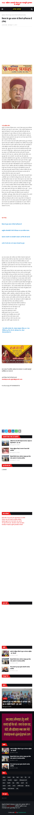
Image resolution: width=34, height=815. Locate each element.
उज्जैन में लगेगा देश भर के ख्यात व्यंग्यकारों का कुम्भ (13, 243)
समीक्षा (17, 783)
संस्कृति (8, 783)
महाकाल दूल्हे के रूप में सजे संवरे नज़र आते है (12, 521)
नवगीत (9, 786)
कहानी (22, 783)
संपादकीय (10, 780)
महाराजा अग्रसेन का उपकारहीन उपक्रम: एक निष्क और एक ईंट (16, 237)
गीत (25, 777)
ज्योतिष (4, 788)
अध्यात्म (4, 780)
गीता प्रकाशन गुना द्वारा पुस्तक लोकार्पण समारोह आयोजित (20, 667)
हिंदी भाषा (27, 786)
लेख (13, 777)
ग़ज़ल (17, 777)
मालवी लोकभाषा (11, 788)
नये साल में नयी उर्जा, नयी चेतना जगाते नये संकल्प (13, 523)
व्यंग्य (22, 777)
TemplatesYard (22, 812)
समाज (4, 783)
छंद (26, 783)
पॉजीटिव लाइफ (20, 786)
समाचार (9, 777)
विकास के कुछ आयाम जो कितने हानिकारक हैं (12, 224)
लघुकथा (15, 780)
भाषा (17, 788)
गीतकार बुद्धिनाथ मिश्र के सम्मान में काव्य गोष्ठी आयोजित (19, 449)
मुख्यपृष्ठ (3, 15)
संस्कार (4, 786)
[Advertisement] (17, 545)
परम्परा (14, 786)
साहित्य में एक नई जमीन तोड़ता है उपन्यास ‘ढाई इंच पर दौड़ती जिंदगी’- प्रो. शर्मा (21, 441)
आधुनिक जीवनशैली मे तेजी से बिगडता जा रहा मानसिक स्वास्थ (15, 230)
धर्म (29, 777)
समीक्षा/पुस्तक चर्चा (23, 780)
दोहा (13, 783)
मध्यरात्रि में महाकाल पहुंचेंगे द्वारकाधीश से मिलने (12, 524)
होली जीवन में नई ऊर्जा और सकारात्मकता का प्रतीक (13, 517)
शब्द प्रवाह (5, 25)
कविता (4, 777)
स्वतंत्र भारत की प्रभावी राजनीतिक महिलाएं (11, 519)
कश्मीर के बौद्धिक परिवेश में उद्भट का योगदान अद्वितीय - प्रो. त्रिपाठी (21, 652)
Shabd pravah (11, 806)
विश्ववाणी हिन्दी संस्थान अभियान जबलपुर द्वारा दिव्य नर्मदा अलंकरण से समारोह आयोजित (20, 457)
